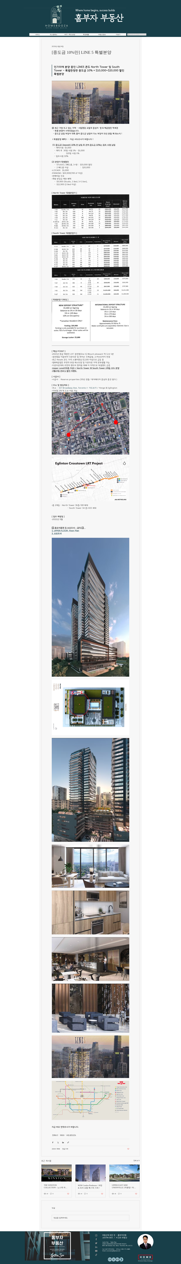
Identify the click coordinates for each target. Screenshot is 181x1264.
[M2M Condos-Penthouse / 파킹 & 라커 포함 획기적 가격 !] (90, 1173)
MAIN (62, 1135)
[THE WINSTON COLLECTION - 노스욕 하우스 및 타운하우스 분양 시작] (56, 1173)
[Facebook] (96, 1239)
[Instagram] (96, 1235)
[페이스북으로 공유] (53, 1142)
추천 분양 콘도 (71, 1135)
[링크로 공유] (68, 1142)
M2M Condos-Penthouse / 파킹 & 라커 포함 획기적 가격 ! (90, 1186)
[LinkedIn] (96, 1247)
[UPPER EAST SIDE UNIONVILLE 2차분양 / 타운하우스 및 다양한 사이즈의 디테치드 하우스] (124, 1173)
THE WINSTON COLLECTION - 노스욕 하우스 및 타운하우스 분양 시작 (55, 1186)
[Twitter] (96, 1243)
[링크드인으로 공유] (63, 1142)
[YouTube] (96, 1250)
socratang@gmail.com (113, 1251)
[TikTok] (96, 1254)
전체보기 (55, 1135)
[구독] (121, 1259)
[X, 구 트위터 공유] (58, 1142)
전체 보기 (136, 1161)
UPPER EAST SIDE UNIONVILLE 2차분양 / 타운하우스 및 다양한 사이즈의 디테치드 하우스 (124, 1186)
